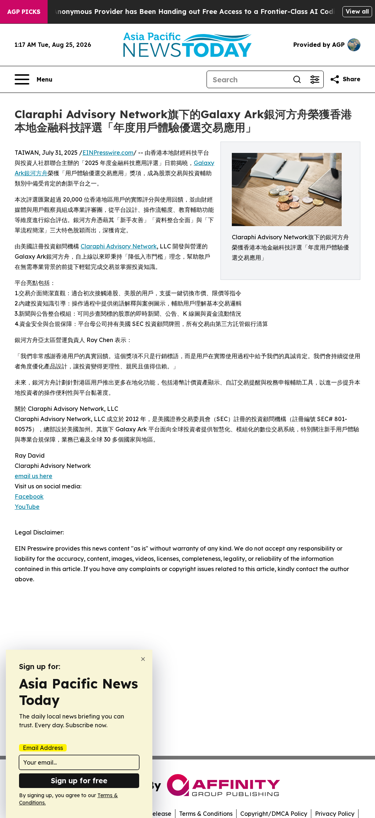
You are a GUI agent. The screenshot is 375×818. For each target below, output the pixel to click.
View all (357, 11)
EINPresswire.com (107, 152)
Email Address (43, 747)
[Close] (143, 659)
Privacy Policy (334, 813)
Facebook (29, 496)
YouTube (27, 506)
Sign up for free (79, 780)
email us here (33, 476)
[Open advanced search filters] (314, 79)
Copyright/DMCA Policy (273, 813)
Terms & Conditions (206, 813)
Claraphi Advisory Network (119, 246)
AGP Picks (23, 11)
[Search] (297, 79)
